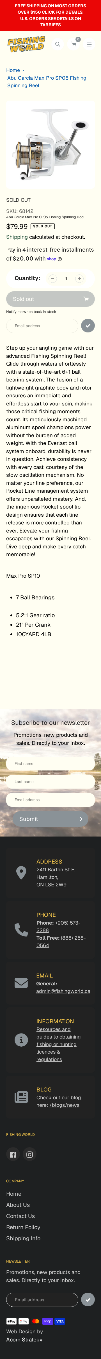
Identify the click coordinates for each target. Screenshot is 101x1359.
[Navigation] (89, 44)
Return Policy (23, 1227)
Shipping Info (23, 1238)
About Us (18, 1205)
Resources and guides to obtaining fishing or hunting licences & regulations (58, 1044)
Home (13, 70)
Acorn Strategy (24, 1339)
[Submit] (88, 1299)
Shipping (17, 237)
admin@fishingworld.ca (63, 991)
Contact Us (20, 1216)
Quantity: (27, 278)
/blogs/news (64, 1105)
